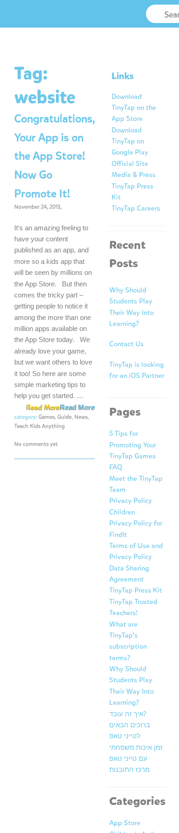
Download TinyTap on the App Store (134, 108)
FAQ (115, 467)
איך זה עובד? (127, 714)
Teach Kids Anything (39, 426)
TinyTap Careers (136, 208)
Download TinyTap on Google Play (130, 141)
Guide (64, 417)
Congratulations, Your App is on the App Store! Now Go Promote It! (54, 156)
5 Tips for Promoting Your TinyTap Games (132, 445)
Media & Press (134, 174)
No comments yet (36, 444)
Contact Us (126, 343)
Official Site (130, 163)
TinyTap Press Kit (135, 590)
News (81, 417)
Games (47, 417)
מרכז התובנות (129, 769)
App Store (124, 822)
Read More (77, 407)
